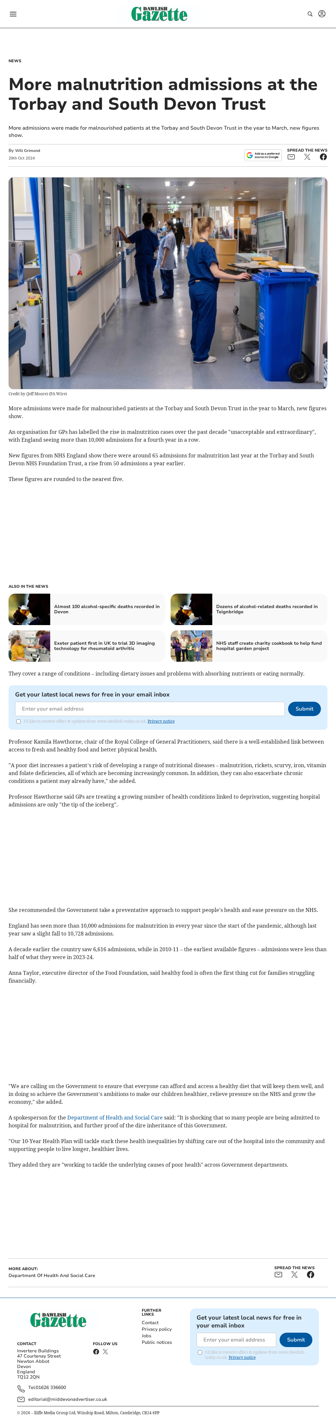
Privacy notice (161, 721)
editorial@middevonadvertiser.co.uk (67, 1399)
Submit (304, 709)
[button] (13, 14)
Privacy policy (157, 1329)
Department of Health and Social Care (115, 1117)
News (15, 61)
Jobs (146, 1336)
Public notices (157, 1342)
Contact (150, 1323)
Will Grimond (27, 150)
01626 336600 (51, 1388)
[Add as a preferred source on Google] (263, 155)
